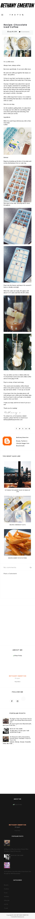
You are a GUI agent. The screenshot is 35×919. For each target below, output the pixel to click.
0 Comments (25, 32)
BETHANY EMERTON (22, 915)
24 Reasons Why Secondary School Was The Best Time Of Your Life (20, 738)
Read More (17, 681)
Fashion (6, 889)
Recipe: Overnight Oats (17, 524)
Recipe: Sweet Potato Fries (17, 558)
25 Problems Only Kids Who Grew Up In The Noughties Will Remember (17, 872)
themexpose (20, 917)
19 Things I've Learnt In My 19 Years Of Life (17, 490)
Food (5, 892)
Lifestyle (6, 900)
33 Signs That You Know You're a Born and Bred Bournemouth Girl (21, 720)
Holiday (6, 896)
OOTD (6, 904)
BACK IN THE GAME (16, 729)
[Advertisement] (17, 623)
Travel (6, 908)
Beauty (6, 885)
